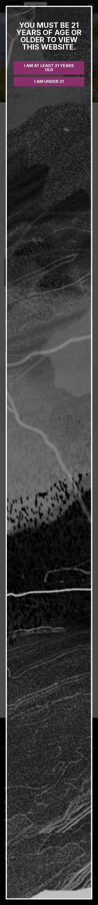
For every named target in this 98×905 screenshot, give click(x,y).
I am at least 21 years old (49, 67)
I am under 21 (49, 81)
